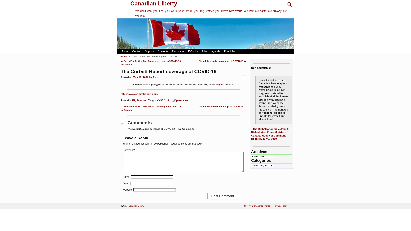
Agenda (215, 51)
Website (127, 189)
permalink (182, 100)
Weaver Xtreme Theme (259, 206)
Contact (136, 51)
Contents (163, 51)
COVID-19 (163, 100)
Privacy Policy (280, 206)
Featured (141, 100)
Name (125, 176)
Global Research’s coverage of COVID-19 (222, 61)
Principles (230, 51)
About (125, 51)
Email (125, 183)
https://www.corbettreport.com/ (139, 94)
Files (204, 51)
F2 (130, 56)
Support (149, 51)
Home (123, 56)
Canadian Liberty (153, 3)
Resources (178, 51)
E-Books (193, 51)
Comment (128, 150)
